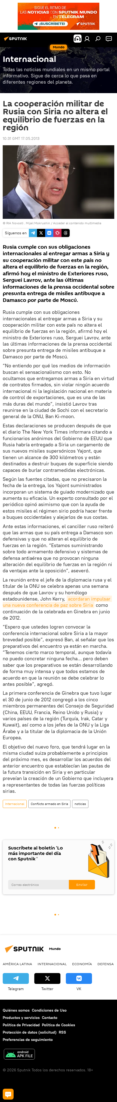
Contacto (49, 1017)
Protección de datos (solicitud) (30, 1032)
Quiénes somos (16, 1010)
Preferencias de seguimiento (28, 1039)
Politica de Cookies (58, 1024)
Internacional (14, 804)
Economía (82, 963)
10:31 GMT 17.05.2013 (21, 138)
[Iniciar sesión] (87, 38)
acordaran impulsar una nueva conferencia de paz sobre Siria (57, 602)
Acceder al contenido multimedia (77, 223)
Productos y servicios (21, 1017)
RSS (62, 1032)
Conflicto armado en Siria (49, 804)
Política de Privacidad (21, 1024)
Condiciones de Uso (49, 1010)
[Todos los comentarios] (8, 1094)
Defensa (105, 963)
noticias (80, 804)
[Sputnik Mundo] (16, 40)
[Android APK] (19, 1055)
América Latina (17, 963)
